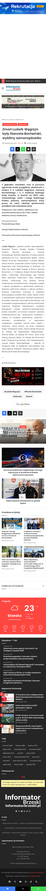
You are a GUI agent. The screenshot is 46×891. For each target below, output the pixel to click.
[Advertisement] (23, 55)
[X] (17, 149)
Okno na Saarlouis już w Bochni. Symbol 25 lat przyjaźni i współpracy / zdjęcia (11, 563)
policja (30, 753)
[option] (23, 431)
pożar (35, 757)
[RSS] (29, 811)
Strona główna (9, 119)
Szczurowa (35, 761)
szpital (7, 764)
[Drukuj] (33, 149)
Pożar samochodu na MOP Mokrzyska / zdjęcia (26, 706)
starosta (18, 396)
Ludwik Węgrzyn (12, 391)
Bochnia (8, 745)
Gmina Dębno (20, 749)
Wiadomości (19, 119)
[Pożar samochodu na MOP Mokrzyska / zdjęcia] (8, 708)
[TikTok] (27, 811)
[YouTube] (21, 811)
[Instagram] (24, 811)
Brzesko (32, 745)
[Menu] (3, 89)
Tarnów (18, 764)
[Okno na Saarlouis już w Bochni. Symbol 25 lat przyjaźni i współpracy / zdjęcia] (12, 552)
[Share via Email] (28, 149)
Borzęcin (20, 745)
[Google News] (23, 404)
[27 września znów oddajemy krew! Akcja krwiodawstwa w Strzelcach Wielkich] (8, 698)
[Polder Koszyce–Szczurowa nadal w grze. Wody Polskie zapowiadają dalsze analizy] (8, 718)
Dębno (7, 749)
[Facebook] (12, 149)
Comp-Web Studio (34, 876)
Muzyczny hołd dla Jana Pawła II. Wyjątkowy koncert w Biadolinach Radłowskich (23, 433)
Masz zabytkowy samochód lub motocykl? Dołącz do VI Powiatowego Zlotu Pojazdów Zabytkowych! (34, 564)
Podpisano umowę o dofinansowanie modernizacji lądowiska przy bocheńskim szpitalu (33, 535)
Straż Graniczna (20, 761)
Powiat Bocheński (10, 124)
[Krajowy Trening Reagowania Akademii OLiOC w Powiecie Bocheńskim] (12, 523)
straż (6, 761)
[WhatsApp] (23, 149)
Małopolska (8, 753)
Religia (23, 427)
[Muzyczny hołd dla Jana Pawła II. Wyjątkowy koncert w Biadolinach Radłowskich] (8, 729)
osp (20, 753)
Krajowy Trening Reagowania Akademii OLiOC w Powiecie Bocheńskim (11, 534)
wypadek (30, 764)
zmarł (29, 396)
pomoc (7, 757)
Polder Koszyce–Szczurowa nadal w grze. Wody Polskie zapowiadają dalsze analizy (30, 717)
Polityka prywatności (37, 872)
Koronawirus (35, 749)
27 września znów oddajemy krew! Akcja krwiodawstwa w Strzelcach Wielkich (30, 697)
